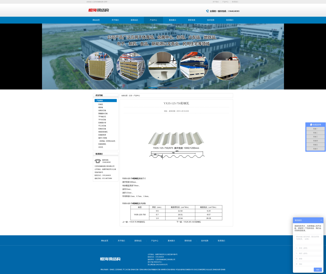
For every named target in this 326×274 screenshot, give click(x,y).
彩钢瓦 (100, 104)
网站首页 (96, 20)
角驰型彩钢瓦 (103, 132)
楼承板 (100, 107)
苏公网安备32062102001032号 (158, 264)
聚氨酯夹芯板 (103, 113)
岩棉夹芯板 (102, 110)
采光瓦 (100, 147)
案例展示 (172, 20)
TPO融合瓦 (102, 116)
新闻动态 (134, 20)
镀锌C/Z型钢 (102, 138)
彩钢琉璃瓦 (102, 144)
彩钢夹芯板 (102, 129)
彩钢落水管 (102, 123)
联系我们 (235, 2)
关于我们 (216, 2)
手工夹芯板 (102, 126)
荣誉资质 (191, 20)
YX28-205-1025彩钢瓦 (192, 222)
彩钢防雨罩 (102, 135)
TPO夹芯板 (102, 120)
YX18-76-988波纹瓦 (137, 222)
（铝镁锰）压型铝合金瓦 (106, 141)
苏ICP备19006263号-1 (155, 262)
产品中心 (225, 2)
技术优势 (210, 20)
